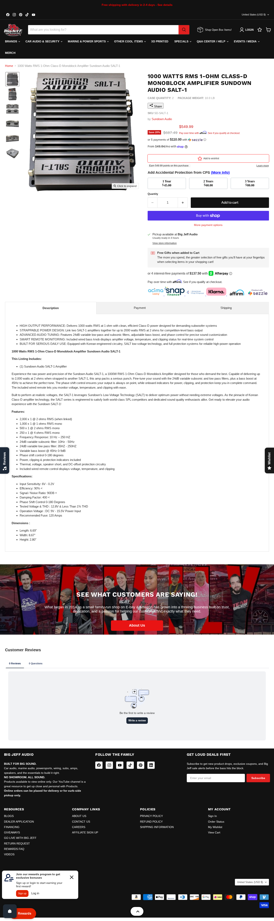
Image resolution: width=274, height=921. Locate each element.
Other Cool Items (129, 41)
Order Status (216, 821)
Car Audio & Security (42, 41)
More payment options (208, 225)
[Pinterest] (140, 765)
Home (9, 65)
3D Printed (159, 41)
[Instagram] (109, 765)
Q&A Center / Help (211, 41)
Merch (10, 52)
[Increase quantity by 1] (183, 202)
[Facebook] (98, 765)
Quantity (153, 193)
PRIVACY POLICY (151, 816)
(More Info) (220, 173)
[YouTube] (119, 765)
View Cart (214, 832)
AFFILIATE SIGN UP (85, 832)
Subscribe (258, 778)
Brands (11, 41)
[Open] (10, 911)
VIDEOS (9, 854)
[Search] (184, 29)
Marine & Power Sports (87, 41)
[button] (12, 79)
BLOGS (9, 816)
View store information (164, 243)
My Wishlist (215, 827)
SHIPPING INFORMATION (157, 827)
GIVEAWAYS (12, 832)
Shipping (226, 307)
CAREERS (78, 827)
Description (51, 308)
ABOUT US (79, 816)
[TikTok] (130, 765)
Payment (140, 307)
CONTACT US (81, 821)
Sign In (212, 816)
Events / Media (245, 41)
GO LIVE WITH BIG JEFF (20, 837)
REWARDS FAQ (14, 849)
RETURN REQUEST (17, 843)
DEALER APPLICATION (19, 821)
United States (254, 14)
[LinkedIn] (151, 765)
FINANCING (11, 827)
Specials (181, 41)
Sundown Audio (162, 119)
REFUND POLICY (151, 821)
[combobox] (103, 29)
